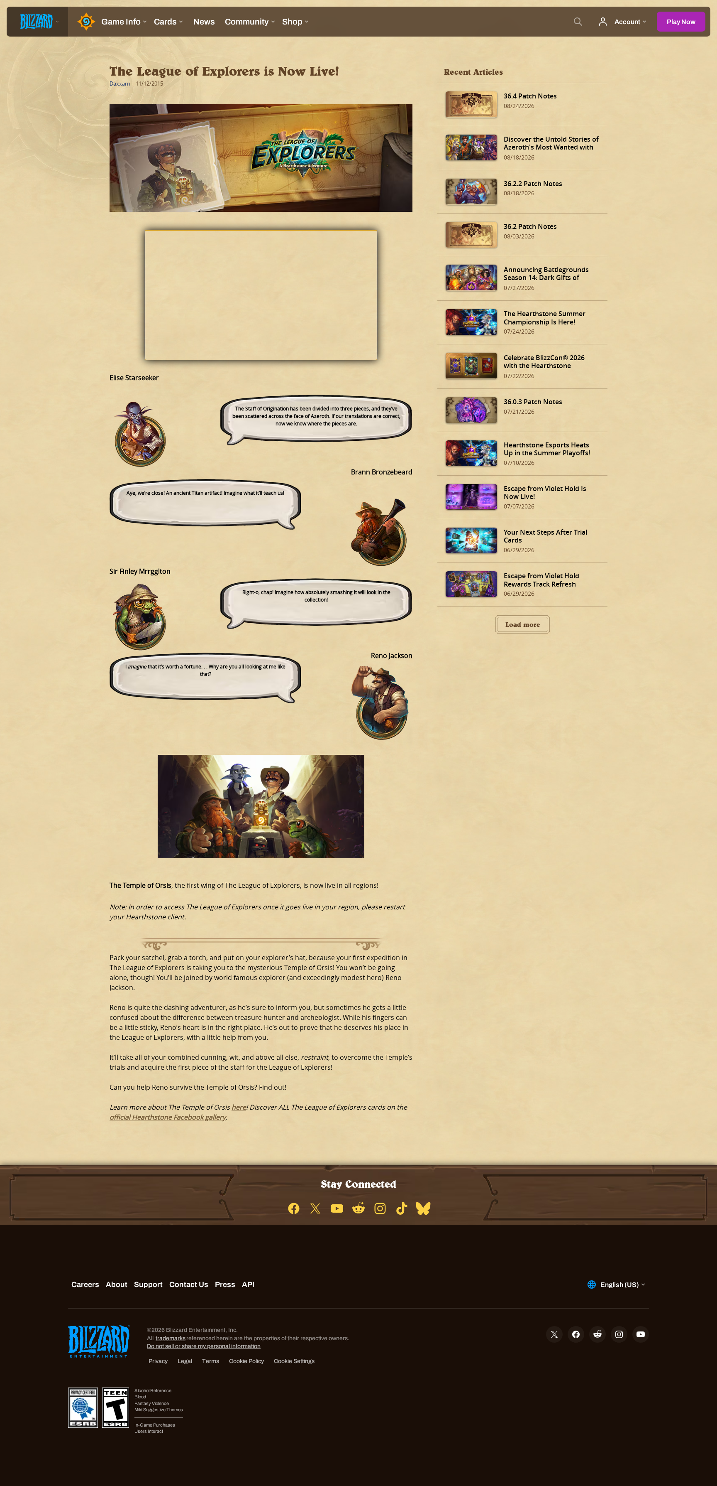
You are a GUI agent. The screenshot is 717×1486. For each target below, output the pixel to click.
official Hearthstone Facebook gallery (168, 1117)
